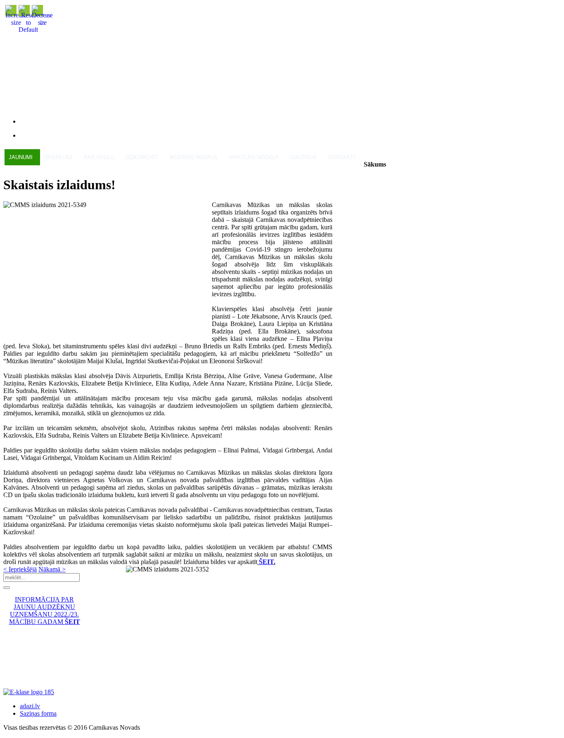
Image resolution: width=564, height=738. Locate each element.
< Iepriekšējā (20, 569)
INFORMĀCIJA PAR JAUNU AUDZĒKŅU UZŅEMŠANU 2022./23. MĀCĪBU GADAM (44, 610)
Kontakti (341, 157)
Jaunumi (21, 157)
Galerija (303, 157)
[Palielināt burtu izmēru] (16, 22)
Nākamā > (52, 569)
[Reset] (6, 587)
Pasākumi (58, 157)
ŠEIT (266, 561)
